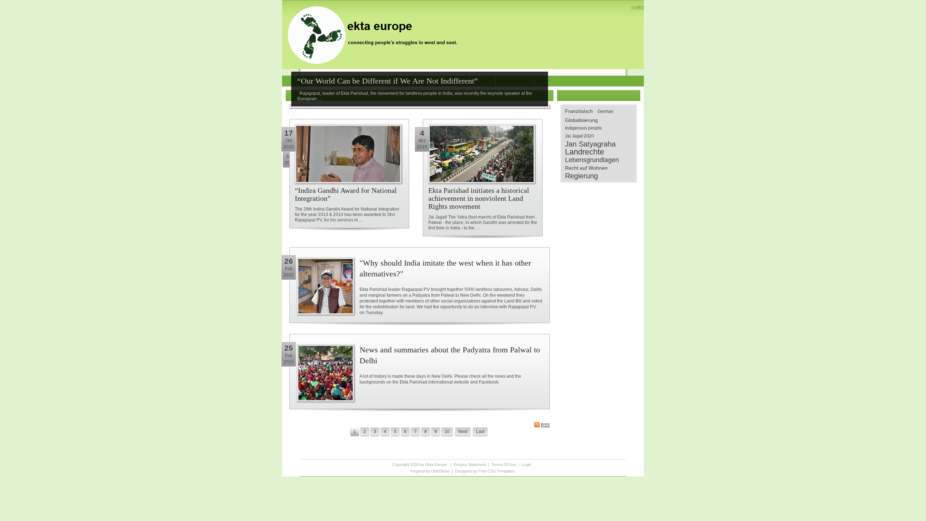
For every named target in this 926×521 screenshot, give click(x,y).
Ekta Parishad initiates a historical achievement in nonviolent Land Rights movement (478, 198)
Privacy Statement (470, 464)
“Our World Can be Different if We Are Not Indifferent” (387, 80)
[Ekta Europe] (376, 34)
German (605, 111)
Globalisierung (581, 120)
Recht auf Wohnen (586, 168)
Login (526, 464)
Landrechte (584, 152)
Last (480, 431)
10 (447, 431)
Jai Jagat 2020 (579, 136)
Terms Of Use (503, 464)
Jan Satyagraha (590, 144)
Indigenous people (583, 128)
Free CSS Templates (496, 471)
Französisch (579, 111)
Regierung (581, 176)
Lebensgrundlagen (592, 160)
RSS (545, 425)
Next (462, 431)
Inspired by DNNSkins (430, 471)
